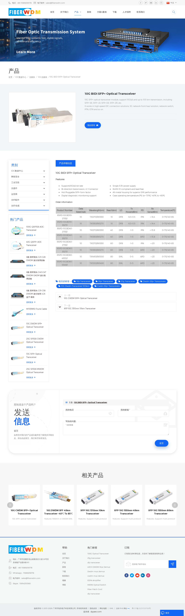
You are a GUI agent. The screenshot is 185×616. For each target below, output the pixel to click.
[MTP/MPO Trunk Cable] (17, 313)
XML (111, 608)
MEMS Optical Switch (96, 585)
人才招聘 (127, 12)
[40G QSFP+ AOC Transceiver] (17, 246)
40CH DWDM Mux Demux (98, 567)
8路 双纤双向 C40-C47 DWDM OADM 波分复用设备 (36, 275)
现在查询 (91, 125)
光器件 (14, 188)
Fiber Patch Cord (94, 589)
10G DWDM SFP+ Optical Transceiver (35, 325)
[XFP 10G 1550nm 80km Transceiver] (160, 497)
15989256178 (28, 573)
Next (175, 505)
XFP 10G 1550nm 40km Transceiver (126, 512)
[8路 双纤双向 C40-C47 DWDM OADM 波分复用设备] (17, 276)
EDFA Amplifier (94, 580)
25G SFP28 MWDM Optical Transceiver (35, 371)
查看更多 (29, 235)
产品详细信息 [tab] (65, 163)
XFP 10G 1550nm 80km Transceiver (160, 512)
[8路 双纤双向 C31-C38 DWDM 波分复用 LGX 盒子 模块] (17, 294)
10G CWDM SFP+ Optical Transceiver (24, 512)
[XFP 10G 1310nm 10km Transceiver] (92, 497)
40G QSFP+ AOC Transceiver (34, 243)
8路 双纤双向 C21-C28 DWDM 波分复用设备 (36, 259)
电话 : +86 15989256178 (22, 3)
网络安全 (15, 176)
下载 (115, 12)
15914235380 (25, 583)
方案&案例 (102, 12)
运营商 (14, 194)
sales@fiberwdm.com (30, 578)
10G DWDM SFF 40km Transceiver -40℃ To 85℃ (58, 512)
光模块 (32, 77)
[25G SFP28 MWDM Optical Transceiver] (17, 373)
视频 (64, 580)
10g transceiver (128, 281)
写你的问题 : (71, 421)
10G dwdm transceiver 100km (75, 286)
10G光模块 (42, 77)
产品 (76, 12)
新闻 (89, 12)
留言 (167, 613)
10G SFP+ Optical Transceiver (34, 355)
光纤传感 (15, 205)
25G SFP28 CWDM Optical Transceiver (35, 340)
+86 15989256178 (25, 568)
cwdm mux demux (95, 576)
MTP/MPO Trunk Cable (36, 309)
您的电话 (70, 410)
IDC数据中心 (20, 77)
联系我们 (141, 12)
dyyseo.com (96, 611)
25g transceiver (93, 558)
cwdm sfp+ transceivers (108, 286)
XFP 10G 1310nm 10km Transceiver (92, 512)
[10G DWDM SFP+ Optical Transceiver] (17, 327)
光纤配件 (15, 200)
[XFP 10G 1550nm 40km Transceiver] (126, 497)
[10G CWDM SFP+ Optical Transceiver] (24, 497)
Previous (10, 505)
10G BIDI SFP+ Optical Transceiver (90, 402)
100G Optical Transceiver (98, 554)
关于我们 (64, 12)
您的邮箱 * (125, 410)
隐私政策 (93, 608)
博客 (64, 585)
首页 (52, 12)
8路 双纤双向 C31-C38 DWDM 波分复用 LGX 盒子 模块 (36, 293)
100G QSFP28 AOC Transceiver (35, 228)
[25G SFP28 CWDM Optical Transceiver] (17, 342)
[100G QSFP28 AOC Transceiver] (17, 230)
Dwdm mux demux (96, 571)
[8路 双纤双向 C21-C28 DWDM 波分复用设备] (17, 261)
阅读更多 (24, 524)
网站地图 (103, 608)
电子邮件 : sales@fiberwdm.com (51, 3)
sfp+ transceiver (105, 281)
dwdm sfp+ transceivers (154, 281)
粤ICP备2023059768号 (141, 608)
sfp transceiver (83, 281)
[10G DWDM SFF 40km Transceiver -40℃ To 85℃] (58, 497)
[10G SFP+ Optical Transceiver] (17, 358)
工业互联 (15, 182)
